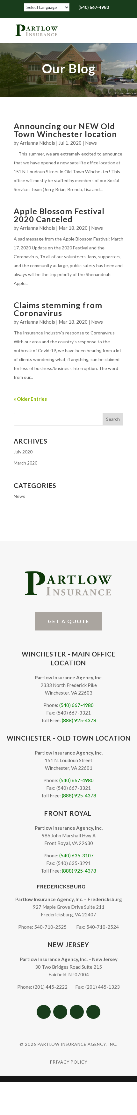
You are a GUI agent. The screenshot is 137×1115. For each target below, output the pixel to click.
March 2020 (25, 462)
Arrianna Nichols (37, 143)
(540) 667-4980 (76, 705)
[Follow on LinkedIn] (93, 1012)
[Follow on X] (60, 1012)
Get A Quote (68, 621)
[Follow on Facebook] (44, 1012)
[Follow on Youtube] (77, 1012)
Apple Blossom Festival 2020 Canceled (59, 215)
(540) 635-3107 (76, 855)
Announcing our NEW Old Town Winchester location (65, 130)
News (91, 143)
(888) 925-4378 (79, 720)
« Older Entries (30, 399)
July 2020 (23, 451)
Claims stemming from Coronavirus (58, 309)
